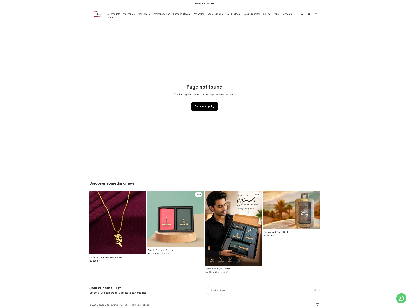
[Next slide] (141, 222)
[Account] (309, 13)
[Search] (302, 13)
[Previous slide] (94, 222)
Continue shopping (204, 106)
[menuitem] (110, 17)
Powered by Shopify (119, 305)
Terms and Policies (140, 305)
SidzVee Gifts (103, 305)
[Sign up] (315, 290)
